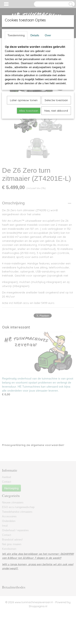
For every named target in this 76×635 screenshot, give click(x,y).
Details (34, 35)
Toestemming (16, 35)
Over (48, 35)
